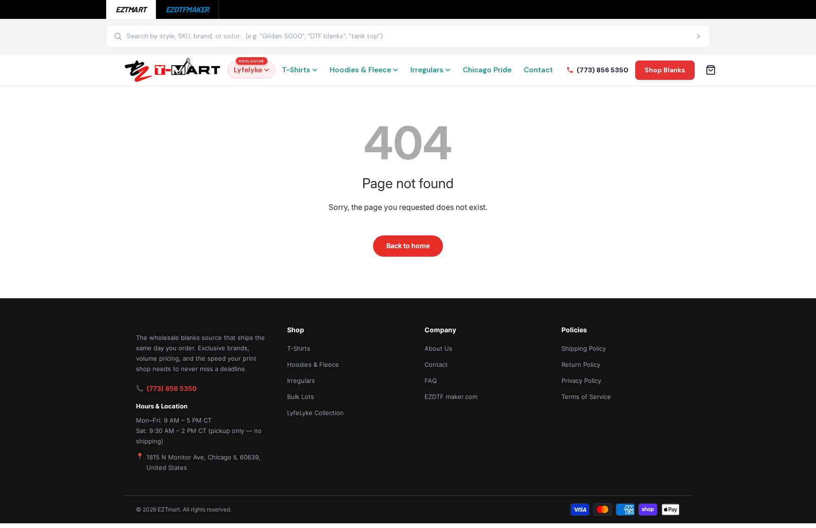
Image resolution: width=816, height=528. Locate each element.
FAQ (431, 380)
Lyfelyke (249, 68)
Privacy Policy (581, 380)
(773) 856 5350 (171, 388)
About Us (438, 348)
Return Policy (580, 364)
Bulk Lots (300, 396)
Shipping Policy (583, 348)
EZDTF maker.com (451, 396)
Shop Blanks (665, 70)
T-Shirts (296, 70)
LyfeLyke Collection (315, 412)
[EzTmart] (172, 70)
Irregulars (426, 70)
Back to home (408, 246)
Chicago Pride (487, 70)
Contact (538, 70)
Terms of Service (586, 396)
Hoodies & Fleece (360, 70)
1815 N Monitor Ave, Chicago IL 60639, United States (203, 462)
